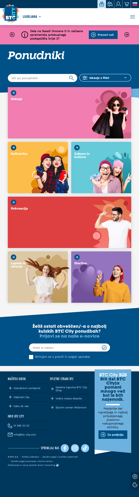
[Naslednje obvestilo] (126, 34)
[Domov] (10, 13)
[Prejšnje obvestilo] (12, 34)
